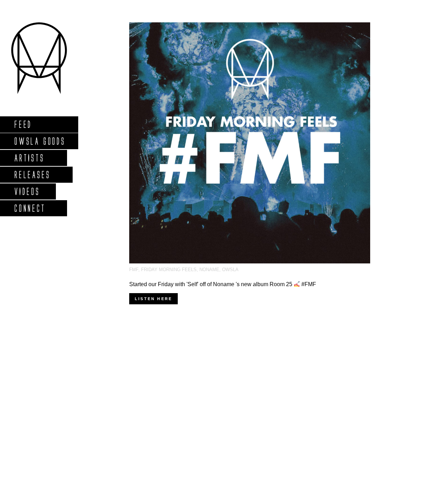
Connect (29, 208)
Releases (32, 174)
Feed (23, 124)
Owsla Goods (39, 141)
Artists (29, 157)
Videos (27, 191)
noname (209, 269)
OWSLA (230, 269)
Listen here (153, 299)
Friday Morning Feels (169, 269)
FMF (133, 269)
